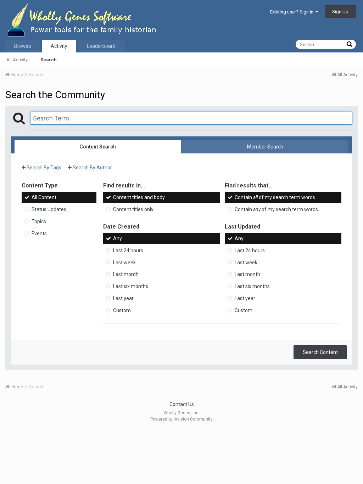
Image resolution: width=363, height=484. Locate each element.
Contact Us (181, 404)
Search (48, 59)
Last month (126, 274)
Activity (59, 46)
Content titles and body (139, 197)
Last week (124, 262)
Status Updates (49, 209)
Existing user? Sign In (292, 12)
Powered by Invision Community (181, 419)
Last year (123, 298)
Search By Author (92, 167)
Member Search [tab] (265, 147)
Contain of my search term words (275, 197)
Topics (39, 221)
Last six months (130, 286)
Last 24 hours (128, 250)
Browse (22, 46)
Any (117, 238)
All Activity (17, 59)
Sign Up (340, 11)
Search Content (320, 352)
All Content (44, 197)
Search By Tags (43, 167)
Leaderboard (101, 46)
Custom (122, 310)
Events (39, 233)
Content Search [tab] (97, 147)
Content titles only (133, 209)
